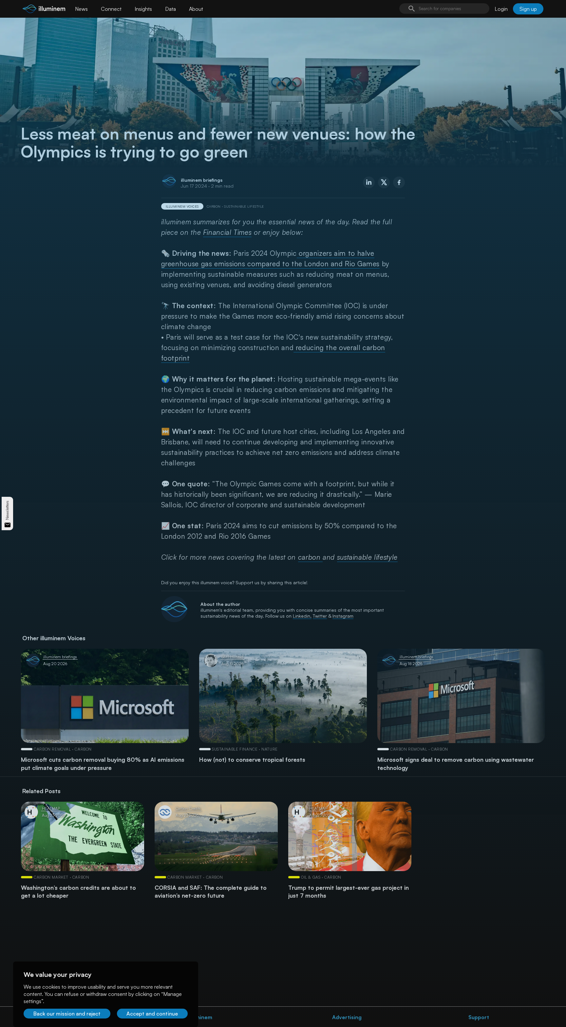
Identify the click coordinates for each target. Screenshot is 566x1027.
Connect (111, 9)
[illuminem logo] (44, 10)
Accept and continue (152, 1013)
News (81, 9)
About (196, 9)
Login (501, 9)
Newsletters (7, 510)
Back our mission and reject (67, 1013)
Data (170, 9)
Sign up (528, 9)
